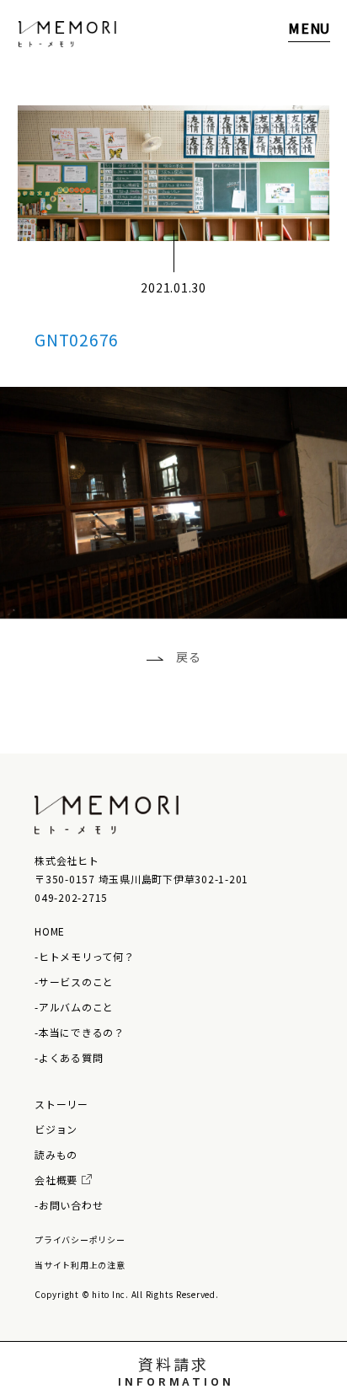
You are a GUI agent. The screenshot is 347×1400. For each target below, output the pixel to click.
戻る (188, 656)
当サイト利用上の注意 (80, 1264)
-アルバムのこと (74, 1007)
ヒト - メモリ (67, 34)
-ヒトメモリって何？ (85, 956)
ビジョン (56, 1129)
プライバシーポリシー (80, 1239)
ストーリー (61, 1104)
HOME (50, 931)
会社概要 (56, 1179)
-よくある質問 (69, 1057)
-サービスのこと (74, 981)
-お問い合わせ (69, 1205)
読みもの (56, 1154)
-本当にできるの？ (80, 1032)
